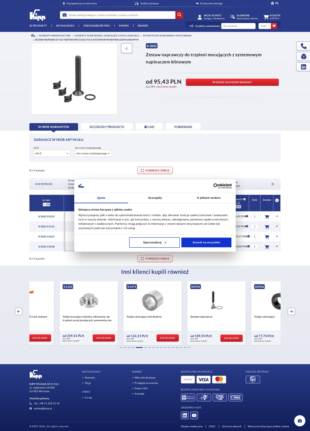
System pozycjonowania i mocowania (167, 35)
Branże (143, 25)
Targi (88, 383)
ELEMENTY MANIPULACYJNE (55, 35)
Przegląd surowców (146, 383)
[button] (121, 347)
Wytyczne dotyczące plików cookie (268, 426)
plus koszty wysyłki (167, 86)
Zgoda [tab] (101, 197)
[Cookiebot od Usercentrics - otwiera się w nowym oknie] (216, 186)
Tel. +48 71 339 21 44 (46, 403)
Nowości (90, 377)
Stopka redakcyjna (192, 426)
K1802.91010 (46, 216)
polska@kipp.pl (42, 408)
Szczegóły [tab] (155, 197)
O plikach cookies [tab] (209, 197)
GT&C (212, 426)
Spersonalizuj (152, 242)
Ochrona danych (232, 426)
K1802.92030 (46, 246)
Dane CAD (141, 388)
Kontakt (139, 393)
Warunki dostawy (145, 377)
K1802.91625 (46, 236)
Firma (88, 397)
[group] (59, 313)
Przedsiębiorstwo (96, 25)
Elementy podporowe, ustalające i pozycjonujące (106, 35)
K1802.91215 (46, 226)
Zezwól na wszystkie (206, 242)
